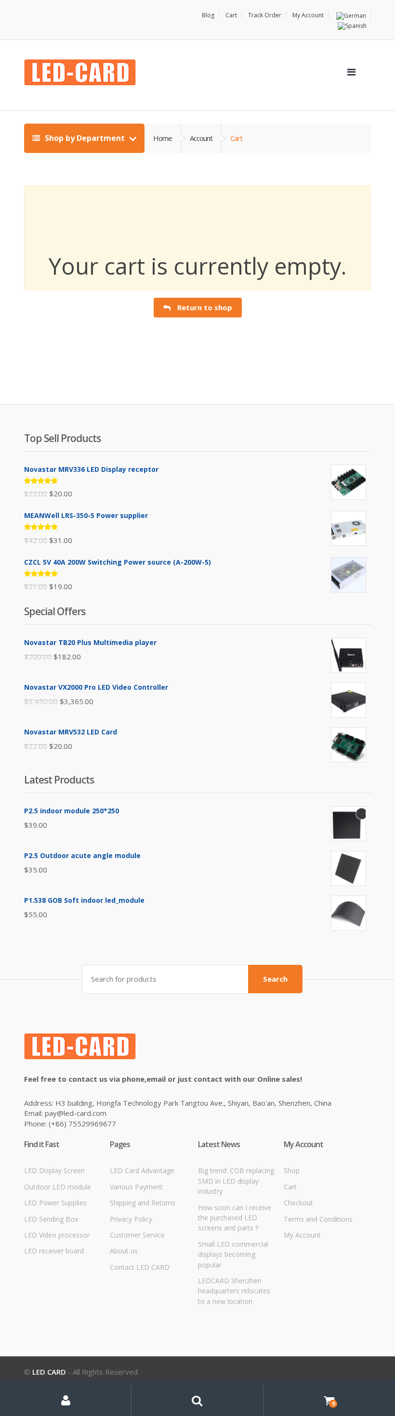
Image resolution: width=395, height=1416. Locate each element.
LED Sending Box (51, 1219)
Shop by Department (85, 138)
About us (124, 1250)
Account (201, 138)
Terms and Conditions (318, 1219)
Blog (208, 15)
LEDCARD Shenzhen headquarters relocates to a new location (234, 1291)
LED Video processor (57, 1234)
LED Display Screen (54, 1170)
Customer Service (137, 1234)
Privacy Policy (131, 1219)
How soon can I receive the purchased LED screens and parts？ (234, 1218)
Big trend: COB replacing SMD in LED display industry (236, 1181)
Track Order (264, 15)
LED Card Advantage (142, 1170)
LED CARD (49, 1372)
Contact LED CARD (140, 1267)
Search (275, 979)
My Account (308, 15)
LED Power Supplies (55, 1202)
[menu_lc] (351, 72)
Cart (231, 15)
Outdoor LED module (57, 1186)
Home (162, 138)
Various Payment (136, 1186)
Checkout (298, 1202)
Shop (292, 1170)
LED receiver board (54, 1250)
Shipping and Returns (142, 1202)
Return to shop (203, 307)
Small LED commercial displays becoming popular (233, 1254)
